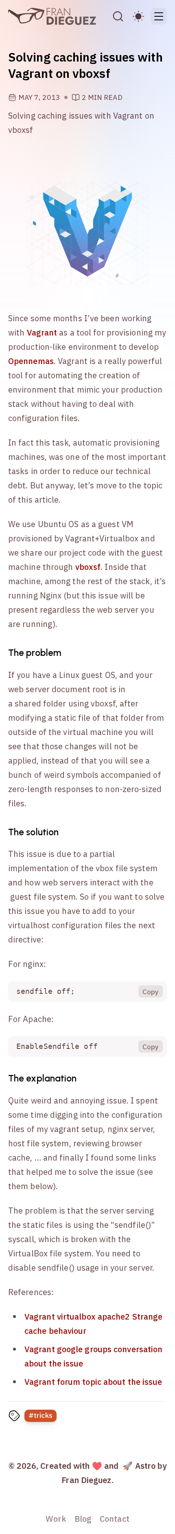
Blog (83, 1518)
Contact (114, 1518)
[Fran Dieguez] (52, 16)
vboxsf (88, 566)
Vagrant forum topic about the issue (93, 1381)
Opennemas (31, 360)
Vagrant (42, 332)
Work (56, 1518)
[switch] (138, 16)
